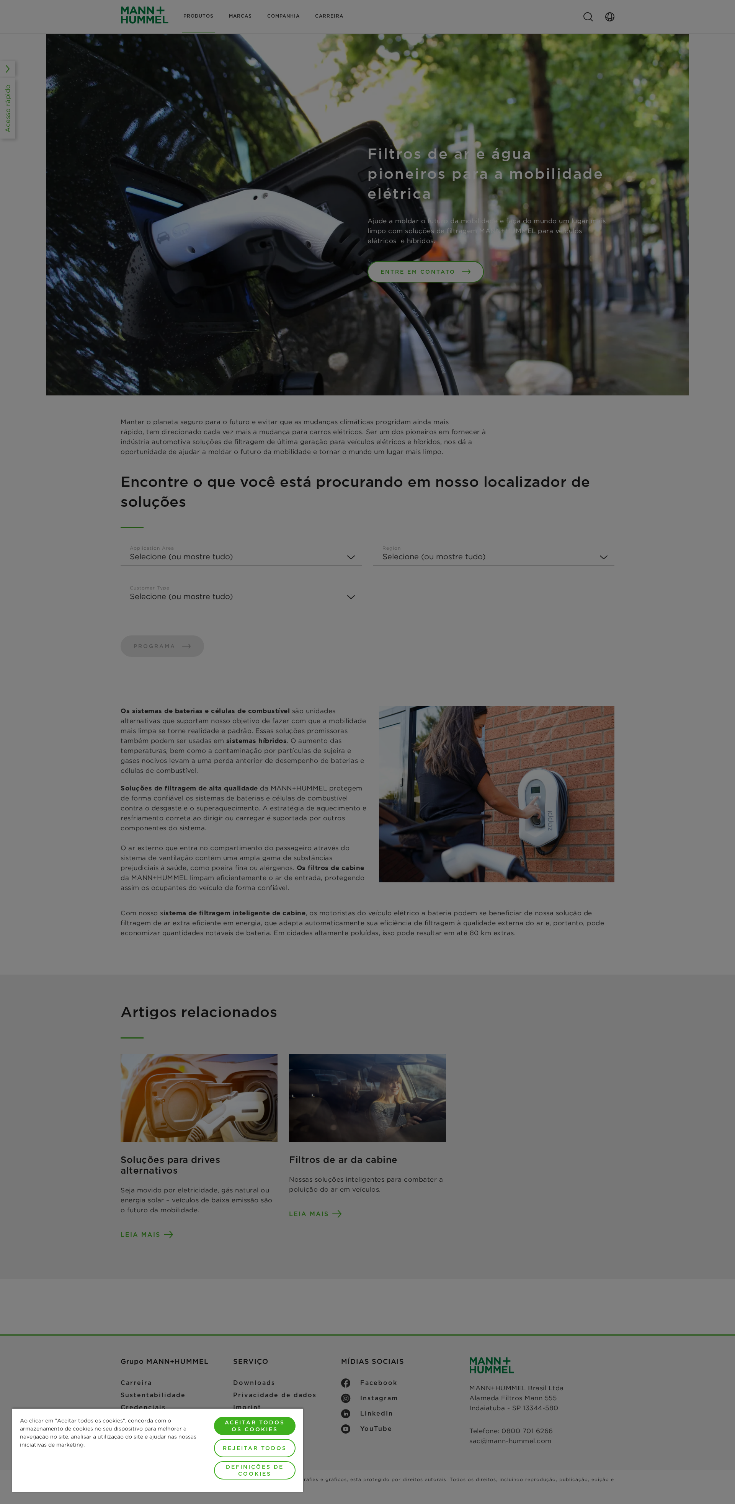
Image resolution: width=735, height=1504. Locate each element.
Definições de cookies (255, 1470)
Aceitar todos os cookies (255, 1425)
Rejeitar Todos (255, 1448)
